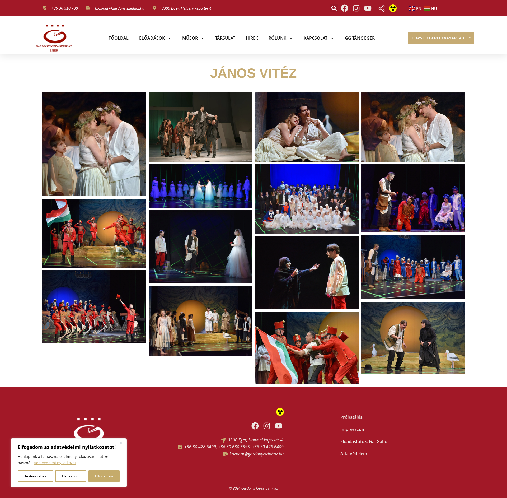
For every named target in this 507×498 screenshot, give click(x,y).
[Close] (121, 443)
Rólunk (277, 38)
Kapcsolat (315, 38)
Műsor (190, 38)
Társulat (225, 38)
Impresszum (352, 429)
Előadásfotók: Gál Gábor (364, 441)
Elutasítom (71, 476)
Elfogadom (104, 476)
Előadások (152, 38)
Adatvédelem (353, 454)
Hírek (252, 38)
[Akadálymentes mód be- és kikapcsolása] (393, 8)
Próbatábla (351, 417)
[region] (69, 462)
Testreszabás (35, 476)
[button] (334, 8)
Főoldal (119, 38)
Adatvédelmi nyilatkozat (55, 462)
